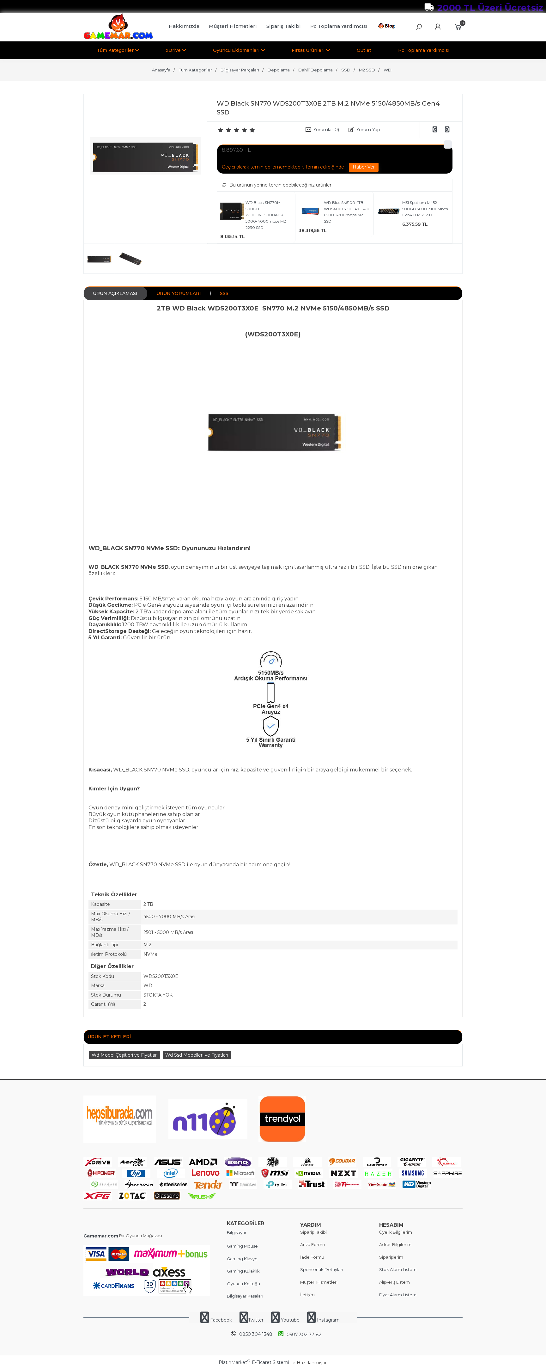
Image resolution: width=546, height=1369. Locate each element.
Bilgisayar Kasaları (245, 1295)
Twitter (256, 1320)
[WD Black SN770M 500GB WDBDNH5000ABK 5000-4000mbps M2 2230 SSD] (232, 212)
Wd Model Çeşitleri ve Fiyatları (125, 1055)
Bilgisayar (236, 1232)
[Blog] (387, 27)
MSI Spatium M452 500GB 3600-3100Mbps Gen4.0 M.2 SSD (425, 208)
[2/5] (225, 130)
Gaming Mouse (242, 1246)
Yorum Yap (368, 129)
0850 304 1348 (255, 1334)
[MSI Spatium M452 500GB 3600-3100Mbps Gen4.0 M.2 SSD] (389, 212)
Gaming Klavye (242, 1258)
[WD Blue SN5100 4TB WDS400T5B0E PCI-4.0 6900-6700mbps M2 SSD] (310, 212)
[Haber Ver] (364, 167)
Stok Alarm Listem (397, 1269)
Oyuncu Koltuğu (243, 1283)
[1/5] (221, 130)
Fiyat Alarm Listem (397, 1294)
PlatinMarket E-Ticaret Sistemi (254, 1362)
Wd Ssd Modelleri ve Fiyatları (196, 1055)
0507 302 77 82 (304, 1334)
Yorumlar (326, 129)
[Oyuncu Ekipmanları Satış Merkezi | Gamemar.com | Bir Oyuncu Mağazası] (118, 38)
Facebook (221, 1320)
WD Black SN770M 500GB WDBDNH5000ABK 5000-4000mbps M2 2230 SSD (266, 215)
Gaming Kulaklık (243, 1271)
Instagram (328, 1320)
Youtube (290, 1320)
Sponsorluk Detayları (321, 1269)
